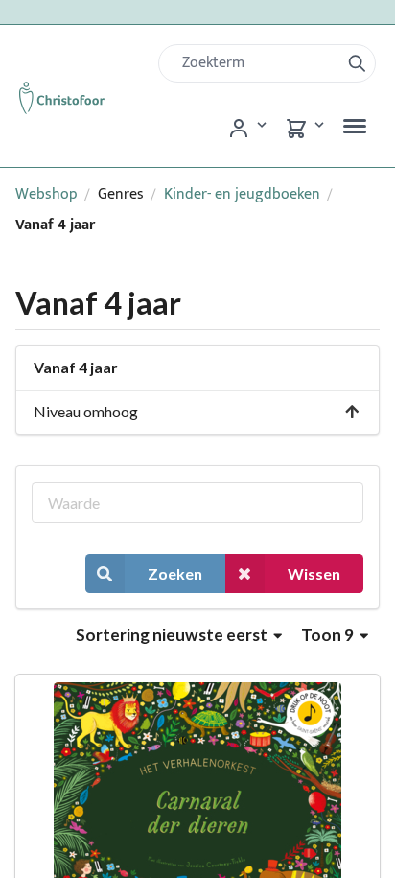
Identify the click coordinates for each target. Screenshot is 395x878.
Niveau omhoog (86, 411)
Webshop (46, 194)
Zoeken (175, 573)
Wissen (314, 573)
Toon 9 (329, 635)
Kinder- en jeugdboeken (242, 194)
